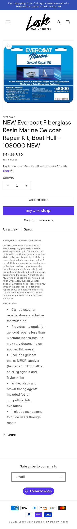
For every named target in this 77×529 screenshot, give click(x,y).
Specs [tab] (28, 229)
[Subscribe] (61, 477)
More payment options (38, 220)
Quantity (8, 178)
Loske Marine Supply (31, 521)
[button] (8, 22)
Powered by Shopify (57, 521)
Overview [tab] (10, 229)
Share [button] (12, 435)
